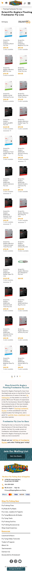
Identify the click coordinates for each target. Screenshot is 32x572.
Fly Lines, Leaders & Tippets (12, 512)
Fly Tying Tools (7, 518)
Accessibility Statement (11, 555)
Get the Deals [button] (16, 456)
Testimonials (6, 548)
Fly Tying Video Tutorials (11, 539)
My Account (8, 487)
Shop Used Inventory (9, 528)
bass (16, 415)
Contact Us (6, 552)
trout (28, 415)
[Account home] (6, 3)
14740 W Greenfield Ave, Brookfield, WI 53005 (13, 480)
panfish (10, 415)
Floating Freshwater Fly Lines (12, 9)
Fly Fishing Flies (8, 505)
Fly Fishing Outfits (9, 521)
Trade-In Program (8, 542)
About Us (5, 545)
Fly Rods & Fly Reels (9, 509)
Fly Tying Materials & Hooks (12, 515)
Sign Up (16, 487)
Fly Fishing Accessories (11, 525)
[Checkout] (2, 3)
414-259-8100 (9, 484)
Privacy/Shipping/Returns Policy (15, 490)
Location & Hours (8, 535)
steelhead (21, 415)
